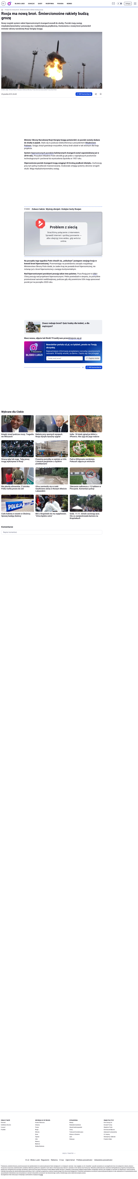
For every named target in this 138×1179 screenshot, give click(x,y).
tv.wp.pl (3, 1127)
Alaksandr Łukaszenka (110, 1132)
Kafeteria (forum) (6, 1125)
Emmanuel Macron (109, 1129)
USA (95, 274)
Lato (70, 1137)
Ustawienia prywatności (102, 1160)
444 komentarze (85, 94)
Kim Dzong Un (108, 1122)
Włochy (37, 1132)
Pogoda (60, 3)
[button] (119, 3)
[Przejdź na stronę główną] (3, 5)
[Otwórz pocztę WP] (113, 3)
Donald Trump (108, 1125)
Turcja (37, 1127)
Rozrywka (50, 3)
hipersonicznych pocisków (42, 153)
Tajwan (37, 1137)
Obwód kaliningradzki (75, 1127)
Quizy (40, 3)
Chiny (71, 1129)
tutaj (41, 1174)
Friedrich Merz (108, 1139)
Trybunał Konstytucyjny (76, 1132)
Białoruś (37, 1144)
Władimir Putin (108, 1127)
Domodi (3, 1122)
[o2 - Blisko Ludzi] (11, 4)
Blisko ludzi (20, 3)
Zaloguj (127, 3)
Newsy (71, 1122)
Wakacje (71, 1139)
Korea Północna (40, 1122)
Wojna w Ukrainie (74, 1134)
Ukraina (37, 1125)
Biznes (69, 3)
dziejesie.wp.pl (74, 338)
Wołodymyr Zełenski (109, 1137)
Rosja (36, 1129)
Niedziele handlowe (75, 1125)
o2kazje (31, 3)
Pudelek (3, 1129)
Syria (36, 1134)
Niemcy (37, 1141)
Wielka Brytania (39, 1146)
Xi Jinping (107, 1134)
